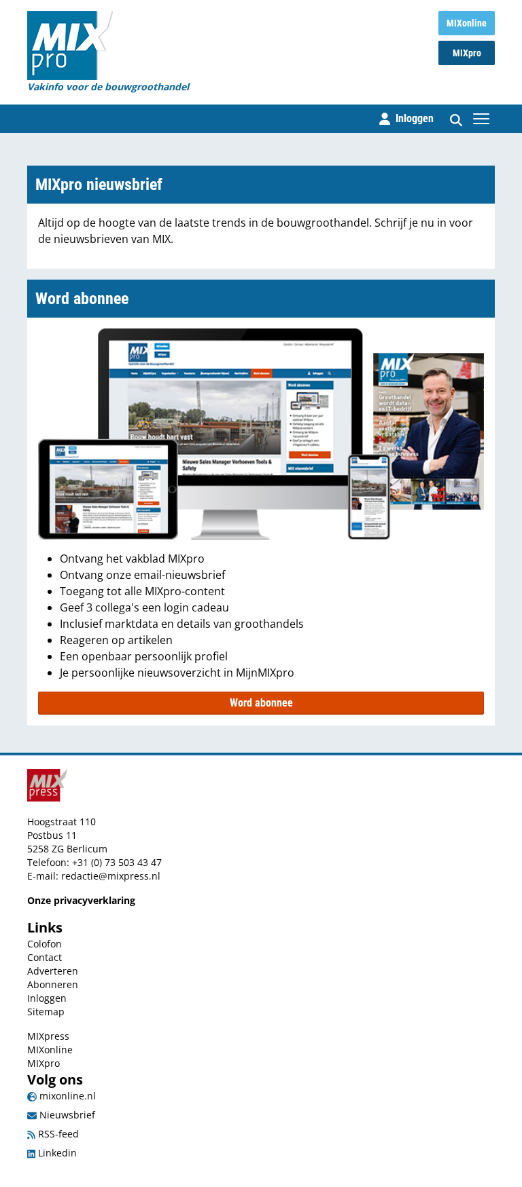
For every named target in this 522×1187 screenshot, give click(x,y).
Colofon (44, 943)
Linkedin (56, 1152)
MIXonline (467, 23)
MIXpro (467, 53)
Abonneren (52, 984)
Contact (44, 957)
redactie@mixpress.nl (110, 875)
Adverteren (52, 970)
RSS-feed (57, 1133)
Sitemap (46, 1011)
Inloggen (47, 998)
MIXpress (48, 1036)
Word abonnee (261, 702)
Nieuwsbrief (66, 1114)
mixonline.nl (66, 1095)
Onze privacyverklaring (81, 900)
